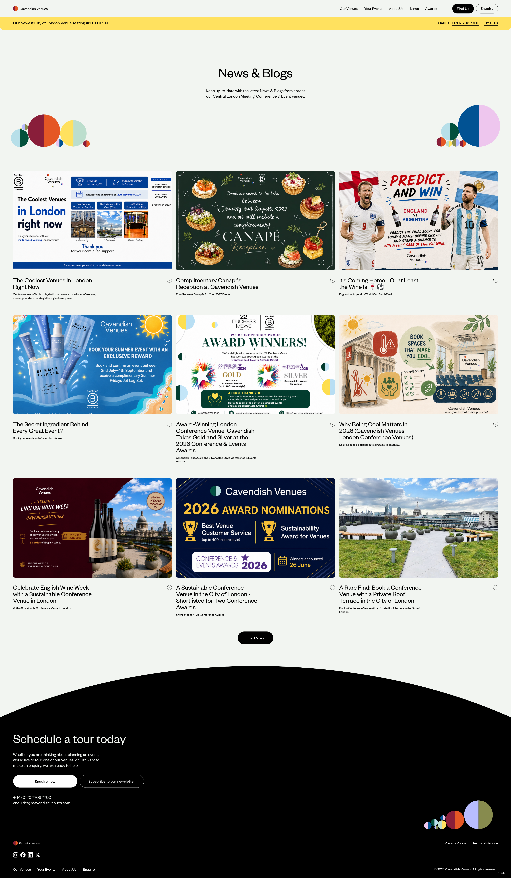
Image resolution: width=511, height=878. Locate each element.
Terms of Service (485, 843)
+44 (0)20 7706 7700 (32, 797)
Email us (491, 22)
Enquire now (45, 781)
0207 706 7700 (465, 22)
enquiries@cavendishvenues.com (41, 802)
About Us (69, 869)
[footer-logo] (229, 843)
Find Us (463, 8)
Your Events (46, 869)
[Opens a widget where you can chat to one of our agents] (501, 873)
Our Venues (22, 869)
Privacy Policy (455, 843)
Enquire (487, 8)
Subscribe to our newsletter (111, 781)
